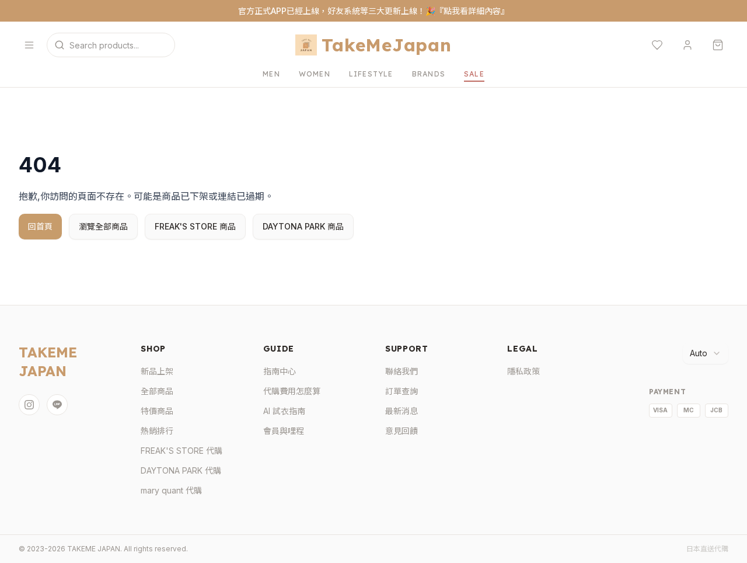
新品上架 (157, 371)
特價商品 (157, 411)
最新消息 (401, 411)
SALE (474, 73)
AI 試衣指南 (284, 411)
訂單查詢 (401, 391)
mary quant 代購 (171, 490)
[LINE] (57, 404)
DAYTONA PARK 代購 (181, 470)
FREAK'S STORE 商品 (195, 226)
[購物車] (717, 44)
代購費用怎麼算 (291, 391)
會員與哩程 (283, 431)
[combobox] (705, 353)
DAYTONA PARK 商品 (303, 226)
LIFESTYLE (371, 73)
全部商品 (157, 391)
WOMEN (314, 73)
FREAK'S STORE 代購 (181, 451)
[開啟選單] (29, 44)
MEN (271, 73)
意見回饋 (401, 431)
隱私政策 (523, 371)
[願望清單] (657, 44)
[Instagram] (29, 404)
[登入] (687, 44)
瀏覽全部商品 (103, 226)
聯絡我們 (401, 371)
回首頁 (40, 226)
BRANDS (428, 73)
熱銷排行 (157, 431)
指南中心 (279, 371)
